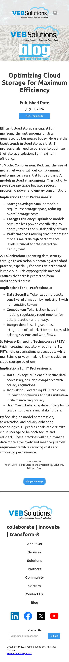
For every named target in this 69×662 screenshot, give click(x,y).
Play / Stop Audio (34, 116)
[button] (55, 13)
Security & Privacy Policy (19, 653)
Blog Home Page (34, 481)
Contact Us (34, 630)
